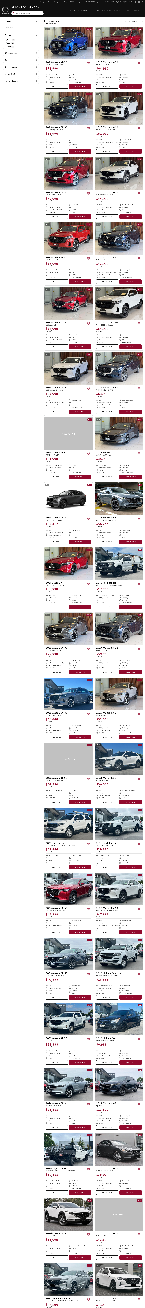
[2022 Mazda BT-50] (68, 1019)
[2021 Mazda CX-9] (119, 759)
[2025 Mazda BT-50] (68, 43)
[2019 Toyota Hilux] (68, 1149)
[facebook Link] (135, 2)
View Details (57, 86)
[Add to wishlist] (88, 63)
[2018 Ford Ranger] (119, 563)
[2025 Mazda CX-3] (68, 303)
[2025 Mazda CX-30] (68, 108)
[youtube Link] (138, 2)
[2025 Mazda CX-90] (68, 629)
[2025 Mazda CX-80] (119, 43)
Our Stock (103, 11)
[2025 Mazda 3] (119, 433)
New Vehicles (85, 11)
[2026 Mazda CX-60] (119, 1279)
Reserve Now (80, 86)
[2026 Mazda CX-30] (119, 1149)
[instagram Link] (142, 2)
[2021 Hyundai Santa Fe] (68, 1279)
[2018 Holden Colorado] (119, 954)
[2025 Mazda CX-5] (119, 498)
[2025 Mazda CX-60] (119, 108)
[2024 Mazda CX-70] (119, 629)
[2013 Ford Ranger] (119, 824)
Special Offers (121, 11)
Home (72, 11)
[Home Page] (5, 10)
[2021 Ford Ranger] (68, 824)
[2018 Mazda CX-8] (68, 1084)
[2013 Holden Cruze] (119, 1019)
